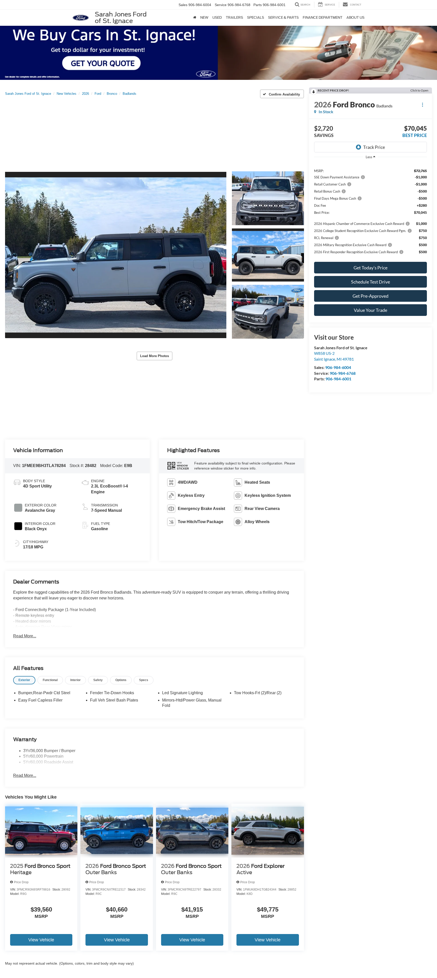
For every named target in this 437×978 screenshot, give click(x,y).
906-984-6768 (343, 373)
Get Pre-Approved (370, 296)
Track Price (374, 147)
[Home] (194, 18)
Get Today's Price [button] (370, 267)
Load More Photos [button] (154, 356)
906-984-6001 (338, 378)
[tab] (24, 680)
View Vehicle (41, 939)
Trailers (234, 17)
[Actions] (422, 104)
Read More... (24, 636)
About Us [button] (355, 17)
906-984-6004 (338, 367)
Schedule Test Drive (370, 282)
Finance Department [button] (322, 17)
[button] (115, 255)
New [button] (204, 17)
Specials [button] (255, 17)
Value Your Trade (370, 310)
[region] (370, 211)
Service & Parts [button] (283, 17)
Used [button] (217, 17)
